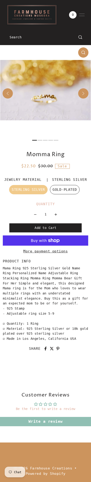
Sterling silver (28, 190)
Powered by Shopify (46, 474)
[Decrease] (35, 214)
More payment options (45, 251)
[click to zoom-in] (83, 52)
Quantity (45, 204)
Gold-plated (64, 190)
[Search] (80, 37)
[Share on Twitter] (52, 348)
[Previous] (8, 93)
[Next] (83, 93)
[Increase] (56, 214)
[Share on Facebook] (45, 348)
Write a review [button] (45, 421)
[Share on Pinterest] (58, 348)
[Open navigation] (82, 15)
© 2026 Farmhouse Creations (43, 468)
